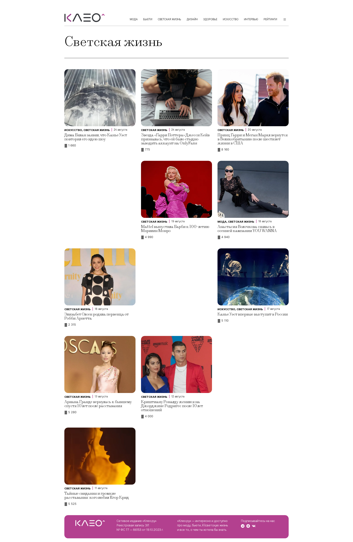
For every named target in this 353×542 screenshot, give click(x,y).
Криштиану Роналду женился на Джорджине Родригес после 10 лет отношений (172, 405)
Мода (222, 221)
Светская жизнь (96, 130)
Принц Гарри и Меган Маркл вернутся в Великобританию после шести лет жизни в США (252, 139)
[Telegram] (243, 526)
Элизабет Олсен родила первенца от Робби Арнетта (96, 316)
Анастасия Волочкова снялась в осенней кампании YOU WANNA (247, 228)
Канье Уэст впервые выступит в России (252, 314)
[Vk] (254, 526)
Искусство (73, 130)
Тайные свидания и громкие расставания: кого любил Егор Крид (96, 495)
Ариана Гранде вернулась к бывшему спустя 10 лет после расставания (98, 403)
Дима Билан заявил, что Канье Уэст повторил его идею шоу (95, 137)
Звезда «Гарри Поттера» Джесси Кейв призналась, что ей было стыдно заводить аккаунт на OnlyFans (175, 139)
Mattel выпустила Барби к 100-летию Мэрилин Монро (175, 228)
